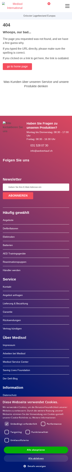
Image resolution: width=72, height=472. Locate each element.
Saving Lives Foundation (16, 370)
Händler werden (11, 270)
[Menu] (67, 6)
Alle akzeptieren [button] (36, 449)
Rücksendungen (12, 320)
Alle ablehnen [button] (36, 458)
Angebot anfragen (13, 295)
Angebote (8, 220)
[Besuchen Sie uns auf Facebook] (6, 168)
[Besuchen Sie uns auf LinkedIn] (16, 168)
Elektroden (9, 236)
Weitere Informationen (43, 417)
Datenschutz (10, 395)
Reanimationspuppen (14, 261)
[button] (36, 466)
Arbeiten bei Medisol (14, 353)
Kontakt (7, 286)
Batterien (8, 245)
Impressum (9, 345)
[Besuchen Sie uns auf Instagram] (26, 168)
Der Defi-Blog (10, 378)
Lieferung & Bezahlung (15, 303)
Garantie (7, 311)
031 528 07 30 (39, 145)
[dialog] (36, 434)
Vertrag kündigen (12, 328)
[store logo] (12, 6)
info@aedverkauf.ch (41, 150)
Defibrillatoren (10, 228)
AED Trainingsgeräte (14, 253)
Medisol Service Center (15, 361)
